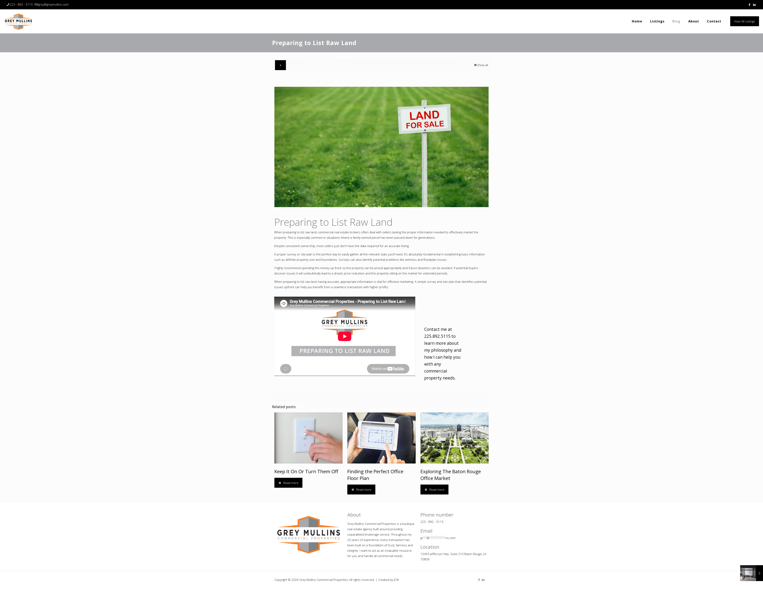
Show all (482, 65)
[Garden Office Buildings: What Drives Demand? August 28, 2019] (751, 573)
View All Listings (744, 21)
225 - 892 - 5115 (21, 4)
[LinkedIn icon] (754, 5)
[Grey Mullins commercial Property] (18, 21)
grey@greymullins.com (53, 4)
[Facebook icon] (749, 5)
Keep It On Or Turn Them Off (306, 471)
